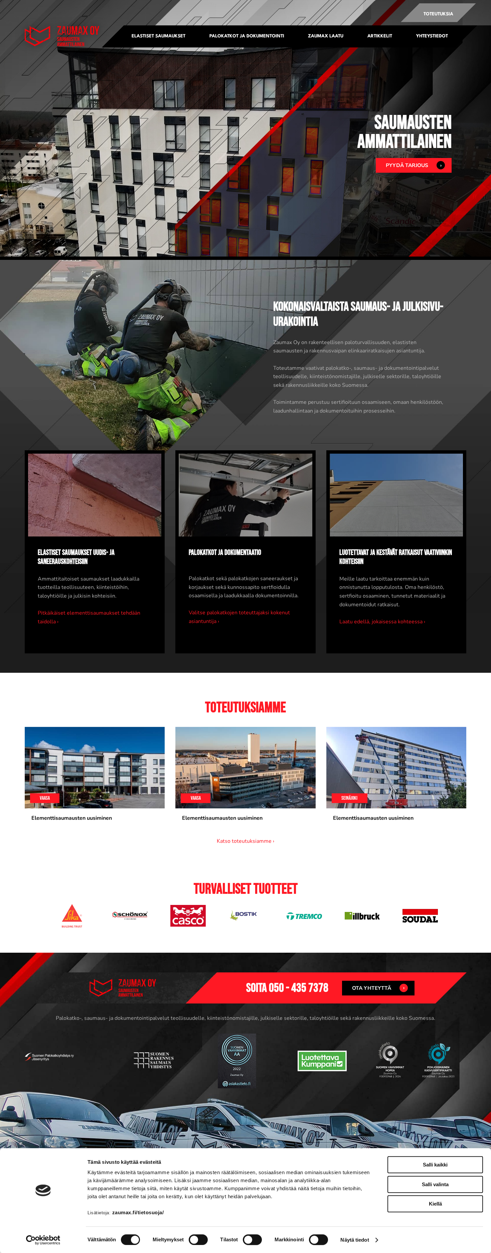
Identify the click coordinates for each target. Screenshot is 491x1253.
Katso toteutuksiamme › (245, 841)
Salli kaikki (435, 1164)
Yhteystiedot (432, 36)
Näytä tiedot (354, 1240)
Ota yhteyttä (371, 987)
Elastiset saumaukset (158, 36)
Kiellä (435, 1204)
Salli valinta (435, 1184)
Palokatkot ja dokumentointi (246, 36)
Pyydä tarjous (407, 165)
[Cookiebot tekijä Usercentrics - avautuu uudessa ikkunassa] (43, 1240)
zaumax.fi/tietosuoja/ (138, 1212)
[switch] (198, 1239)
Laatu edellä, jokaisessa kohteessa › (382, 621)
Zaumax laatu (325, 36)
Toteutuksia (438, 14)
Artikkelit (379, 36)
